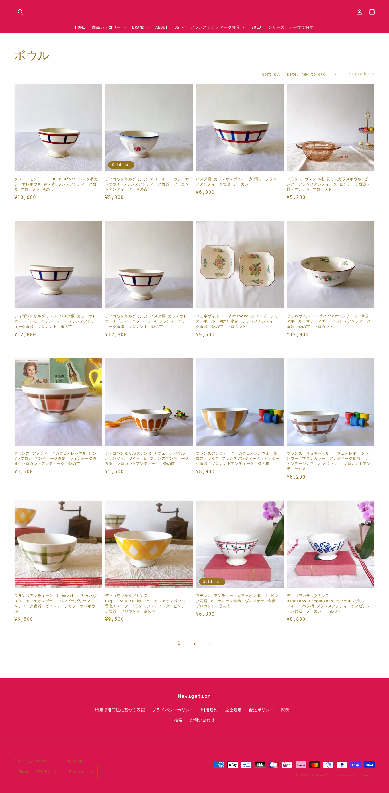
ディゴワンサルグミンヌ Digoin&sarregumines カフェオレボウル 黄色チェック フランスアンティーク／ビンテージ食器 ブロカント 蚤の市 (147, 604)
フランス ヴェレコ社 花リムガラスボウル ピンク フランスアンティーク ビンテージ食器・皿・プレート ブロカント (328, 184)
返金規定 (233, 710)
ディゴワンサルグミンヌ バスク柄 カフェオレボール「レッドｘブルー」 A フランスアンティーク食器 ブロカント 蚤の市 (146, 321)
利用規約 (209, 710)
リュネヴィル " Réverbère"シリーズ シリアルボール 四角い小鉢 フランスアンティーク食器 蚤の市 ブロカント (237, 321)
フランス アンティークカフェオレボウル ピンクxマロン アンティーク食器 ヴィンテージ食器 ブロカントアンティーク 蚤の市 (55, 458)
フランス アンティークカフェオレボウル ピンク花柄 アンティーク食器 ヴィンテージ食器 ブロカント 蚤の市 (238, 601)
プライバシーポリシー (173, 710)
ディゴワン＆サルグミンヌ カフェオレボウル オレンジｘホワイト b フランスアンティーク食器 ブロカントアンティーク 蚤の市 (147, 458)
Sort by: (271, 74)
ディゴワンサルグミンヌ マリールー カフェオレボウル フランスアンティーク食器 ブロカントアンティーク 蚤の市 (147, 184)
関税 (285, 710)
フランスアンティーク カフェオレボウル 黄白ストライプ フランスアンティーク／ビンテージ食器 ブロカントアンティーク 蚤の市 (238, 458)
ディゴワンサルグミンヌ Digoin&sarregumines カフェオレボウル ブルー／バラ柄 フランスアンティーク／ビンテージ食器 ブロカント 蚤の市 (328, 604)
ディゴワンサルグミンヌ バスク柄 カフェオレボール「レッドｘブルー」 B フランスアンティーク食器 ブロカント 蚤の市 (55, 321)
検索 (178, 720)
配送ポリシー (261, 710)
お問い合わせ (202, 720)
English (77, 772)
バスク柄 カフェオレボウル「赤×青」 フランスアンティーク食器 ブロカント (236, 181)
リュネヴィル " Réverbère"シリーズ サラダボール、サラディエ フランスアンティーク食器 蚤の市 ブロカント (328, 321)
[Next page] (210, 643)
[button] (20, 12)
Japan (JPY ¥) (34, 772)
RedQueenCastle (325, 775)
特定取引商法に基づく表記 (120, 710)
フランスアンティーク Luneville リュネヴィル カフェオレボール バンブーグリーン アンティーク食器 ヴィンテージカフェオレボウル (56, 604)
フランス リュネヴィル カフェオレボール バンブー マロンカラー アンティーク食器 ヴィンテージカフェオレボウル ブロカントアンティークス (328, 461)
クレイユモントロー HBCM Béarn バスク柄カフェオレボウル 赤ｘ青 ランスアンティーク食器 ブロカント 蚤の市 (56, 184)
